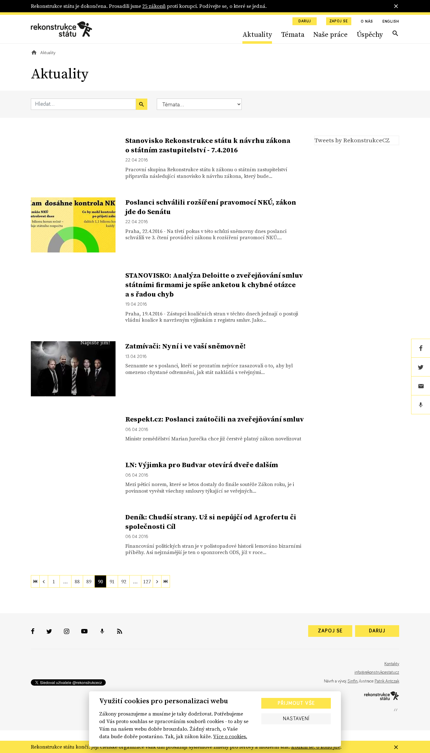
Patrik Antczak (387, 681)
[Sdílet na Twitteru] (420, 367)
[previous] (44, 581)
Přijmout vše (296, 703)
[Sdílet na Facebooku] (420, 348)
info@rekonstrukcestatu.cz (376, 672)
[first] (35, 581)
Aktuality (257, 34)
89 (88, 581)
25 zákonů (154, 6)
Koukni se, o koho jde (315, 746)
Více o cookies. (230, 736)
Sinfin (353, 681)
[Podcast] (420, 404)
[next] (157, 581)
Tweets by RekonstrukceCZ (352, 140)
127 (147, 581)
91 (112, 581)
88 (77, 581)
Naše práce (330, 34)
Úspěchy (370, 34)
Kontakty (391, 664)
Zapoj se (339, 21)
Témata (292, 34)
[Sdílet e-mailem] (420, 385)
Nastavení (296, 718)
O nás (367, 22)
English (390, 22)
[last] (165, 581)
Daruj (304, 21)
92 (123, 581)
